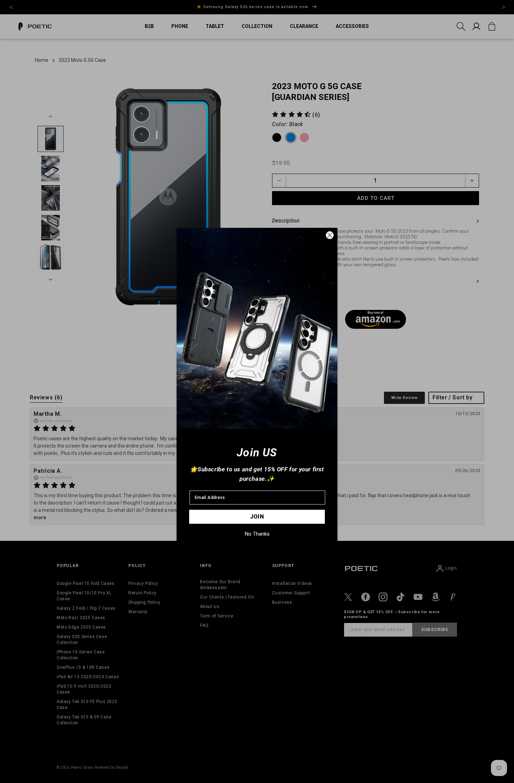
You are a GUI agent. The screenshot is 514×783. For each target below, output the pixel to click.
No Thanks (257, 534)
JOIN (257, 516)
